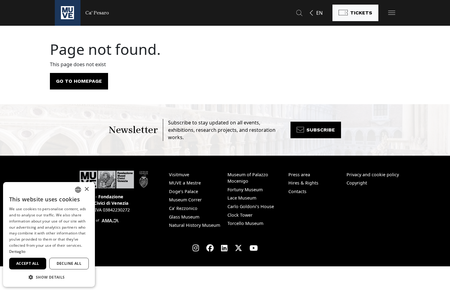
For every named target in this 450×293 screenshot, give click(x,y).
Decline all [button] (69, 263)
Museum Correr (185, 200)
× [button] (86, 189)
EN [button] (319, 13)
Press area (299, 174)
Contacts (297, 191)
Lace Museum (241, 198)
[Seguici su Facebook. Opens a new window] (210, 248)
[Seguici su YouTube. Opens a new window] (253, 248)
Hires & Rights (303, 183)
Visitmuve (179, 174)
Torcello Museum (245, 223)
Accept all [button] (27, 263)
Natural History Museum (194, 225)
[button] (391, 13)
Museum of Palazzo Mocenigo (247, 178)
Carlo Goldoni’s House (250, 206)
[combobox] (78, 190)
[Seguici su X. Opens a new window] (238, 248)
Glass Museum (184, 217)
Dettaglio (17, 251)
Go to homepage (79, 81)
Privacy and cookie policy (373, 174)
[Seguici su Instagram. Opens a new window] (196, 248)
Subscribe (320, 130)
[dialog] (49, 234)
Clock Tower (240, 215)
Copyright (357, 183)
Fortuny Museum (245, 189)
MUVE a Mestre (185, 183)
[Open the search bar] (299, 13)
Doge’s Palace (183, 191)
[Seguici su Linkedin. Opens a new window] (224, 248)
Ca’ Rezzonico (183, 208)
